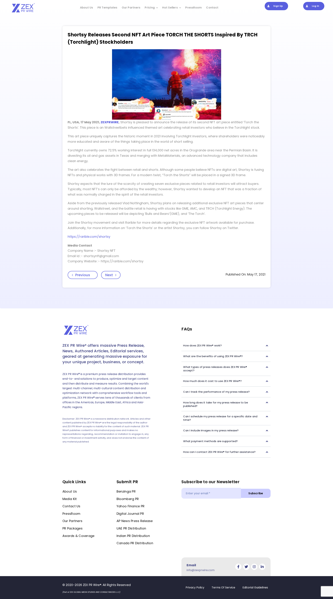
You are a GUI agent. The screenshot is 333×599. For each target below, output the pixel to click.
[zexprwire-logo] (23, 4)
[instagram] (254, 567)
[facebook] (238, 567)
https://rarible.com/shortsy (89, 236)
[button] (226, 345)
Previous (82, 275)
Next (109, 275)
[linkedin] (262, 567)
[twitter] (246, 567)
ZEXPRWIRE (110, 122)
